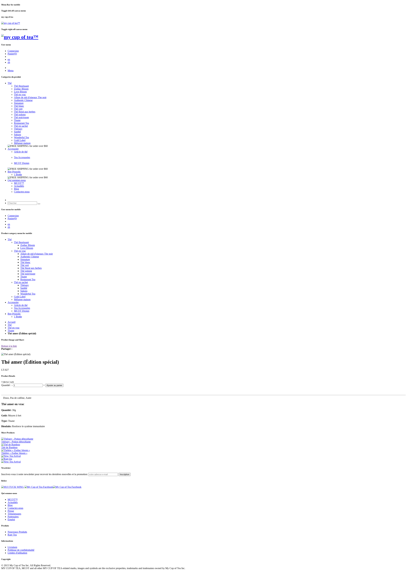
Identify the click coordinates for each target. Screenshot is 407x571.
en (9, 59)
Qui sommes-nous (17, 180)
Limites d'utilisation (17, 552)
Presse (11, 511)
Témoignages (14, 513)
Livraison (12, 547)
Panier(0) (12, 53)
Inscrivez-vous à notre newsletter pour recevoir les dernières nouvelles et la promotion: (44, 474)
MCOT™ (19, 183)
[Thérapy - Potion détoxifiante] (17, 438)
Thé (10, 83)
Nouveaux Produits (17, 532)
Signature (19, 103)
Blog (16, 188)
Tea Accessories (22, 157)
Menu (11, 70)
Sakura (17, 134)
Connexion (13, 51)
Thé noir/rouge (21, 117)
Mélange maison (22, 143)
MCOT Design (21, 163)
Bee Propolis (14, 171)
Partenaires (13, 516)
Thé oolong (20, 114)
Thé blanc (19, 106)
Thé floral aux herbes (24, 111)
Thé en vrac (20, 94)
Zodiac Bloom (21, 88)
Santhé (17, 131)
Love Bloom (20, 91)
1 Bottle (18, 174)
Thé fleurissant (21, 86)
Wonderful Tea (21, 137)
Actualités (19, 186)
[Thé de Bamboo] (10, 444)
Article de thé (21, 151)
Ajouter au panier (54, 385)
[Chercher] (39, 203)
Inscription (124, 474)
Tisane (17, 120)
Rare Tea (12, 534)
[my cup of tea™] (10, 23)
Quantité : (6, 385)
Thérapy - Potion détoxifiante (16, 441)
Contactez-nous (22, 191)
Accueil (11, 322)
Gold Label (19, 140)
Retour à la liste (9, 346)
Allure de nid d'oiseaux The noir (30, 97)
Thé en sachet (21, 126)
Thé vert (18, 108)
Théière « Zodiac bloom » (14, 453)
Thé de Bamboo (9, 447)
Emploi (11, 519)
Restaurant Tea (21, 123)
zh (9, 62)
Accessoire (13, 148)
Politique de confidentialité (21, 550)
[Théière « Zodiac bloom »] (15, 450)
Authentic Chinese (23, 100)
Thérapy (18, 128)
